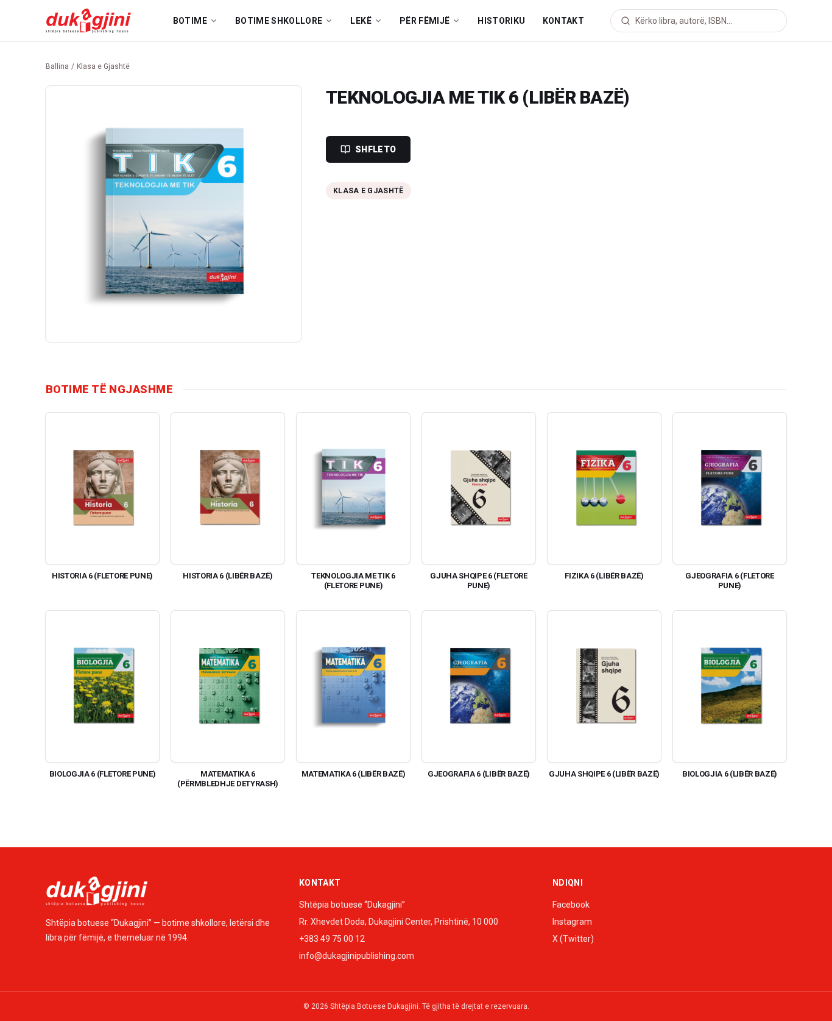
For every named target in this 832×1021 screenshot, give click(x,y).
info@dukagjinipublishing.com (356, 956)
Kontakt (563, 21)
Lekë (360, 21)
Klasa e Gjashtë (103, 66)
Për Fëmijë (425, 21)
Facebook (571, 904)
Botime (190, 21)
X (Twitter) (573, 939)
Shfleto (375, 149)
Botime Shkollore (279, 21)
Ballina (57, 66)
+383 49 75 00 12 (332, 939)
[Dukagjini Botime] (88, 21)
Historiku (501, 21)
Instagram (572, 922)
